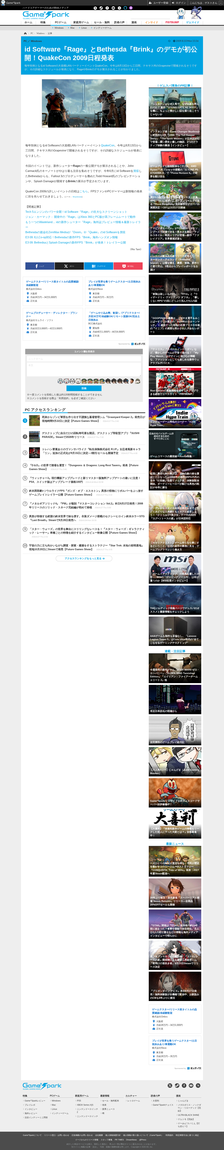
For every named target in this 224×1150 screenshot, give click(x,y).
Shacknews (77, 197)
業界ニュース (108, 1109)
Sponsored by (124, 344)
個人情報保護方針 (113, 1135)
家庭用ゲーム (81, 22)
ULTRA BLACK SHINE (188, 1115)
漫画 (134, 22)
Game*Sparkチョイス (163, 1105)
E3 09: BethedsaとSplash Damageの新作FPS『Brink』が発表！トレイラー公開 (75, 242)
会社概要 (99, 1135)
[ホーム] (25, 33)
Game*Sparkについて (32, 1135)
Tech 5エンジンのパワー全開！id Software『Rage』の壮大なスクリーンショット (76, 211)
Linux (84, 28)
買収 (136, 170)
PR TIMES (119, 1140)
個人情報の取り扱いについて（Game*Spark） (143, 1135)
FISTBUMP (172, 22)
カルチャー (131, 1096)
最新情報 (104, 1096)
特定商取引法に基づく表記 (187, 1135)
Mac (72, 28)
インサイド (151, 22)
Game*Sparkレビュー (35, 1101)
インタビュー (31, 1109)
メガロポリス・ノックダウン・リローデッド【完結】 (189, 1108)
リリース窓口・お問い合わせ (56, 1135)
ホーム (28, 22)
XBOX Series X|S (85, 1105)
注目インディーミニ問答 (36, 1117)
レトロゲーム (133, 1101)
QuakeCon (107, 145)
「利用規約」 (63, 398)
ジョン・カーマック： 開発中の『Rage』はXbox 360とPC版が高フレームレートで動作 (80, 216)
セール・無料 (102, 22)
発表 (104, 1105)
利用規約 (169, 1135)
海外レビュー (31, 1113)
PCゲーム (60, 22)
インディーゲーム (102, 28)
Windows (59, 28)
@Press (142, 1140)
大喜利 (156, 1101)
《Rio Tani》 (136, 249)
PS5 (79, 1101)
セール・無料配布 (110, 1101)
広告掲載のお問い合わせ (82, 1135)
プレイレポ (30, 1105)
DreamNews (131, 1140)
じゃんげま (183, 1101)
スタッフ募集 (106, 1140)
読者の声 (119, 22)
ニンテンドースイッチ (87, 1116)
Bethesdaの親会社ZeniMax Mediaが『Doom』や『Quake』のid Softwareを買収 (75, 232)
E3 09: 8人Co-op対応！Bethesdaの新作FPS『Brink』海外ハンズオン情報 (71, 237)
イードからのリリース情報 (86, 1140)
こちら (83, 191)
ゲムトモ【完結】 (186, 1119)
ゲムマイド (192, 22)
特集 (43, 22)
